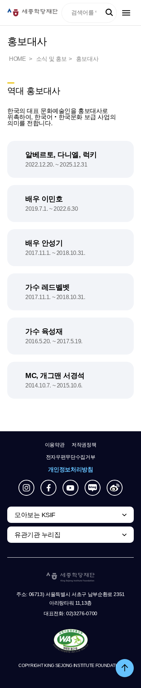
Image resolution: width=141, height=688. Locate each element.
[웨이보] (115, 488)
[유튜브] (70, 488)
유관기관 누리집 (37, 534)
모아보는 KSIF (34, 515)
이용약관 (55, 444)
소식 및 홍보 (51, 59)
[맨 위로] (125, 668)
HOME (18, 59)
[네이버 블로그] (93, 488)
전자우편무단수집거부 (70, 457)
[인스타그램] (26, 488)
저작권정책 (84, 444)
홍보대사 (87, 59)
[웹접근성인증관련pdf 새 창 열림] (71, 641)
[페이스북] (48, 488)
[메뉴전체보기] (126, 13)
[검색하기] (109, 13)
